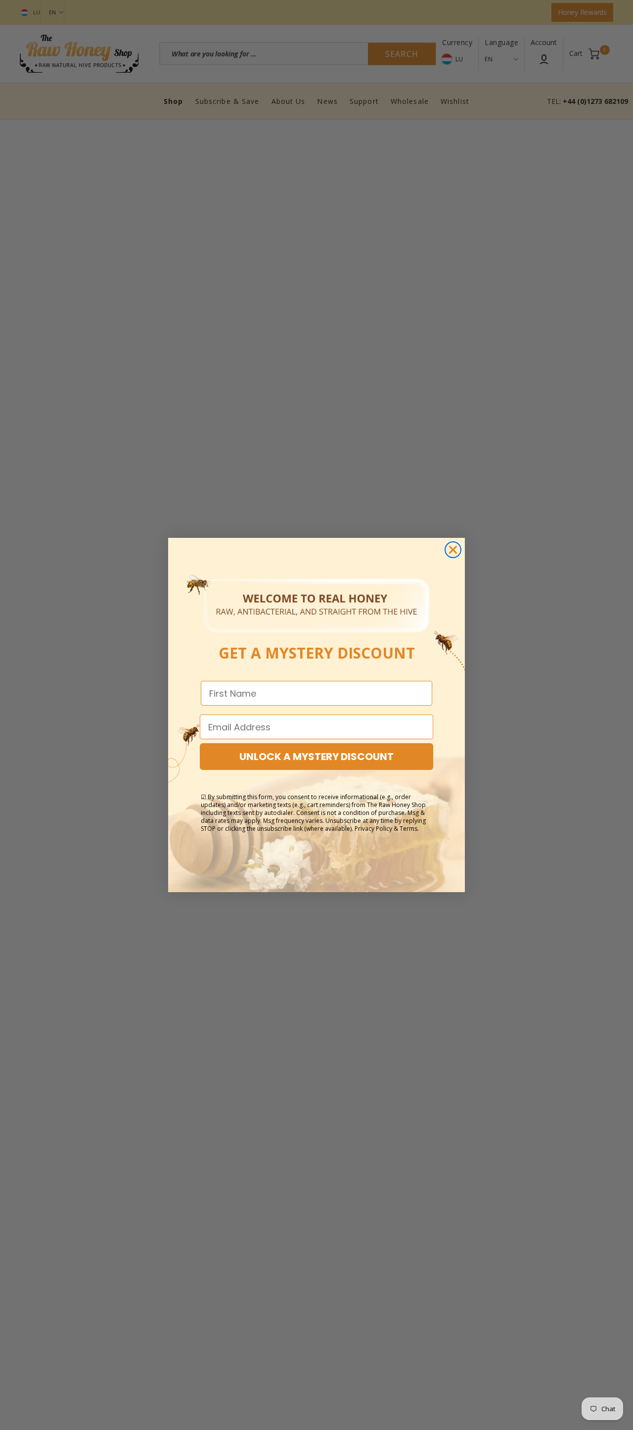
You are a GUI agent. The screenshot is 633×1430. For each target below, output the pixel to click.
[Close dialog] (453, 550)
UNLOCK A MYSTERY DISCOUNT (316, 756)
